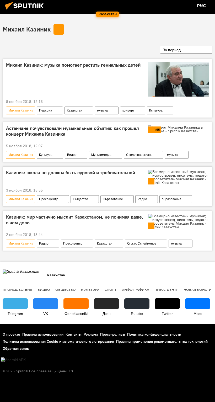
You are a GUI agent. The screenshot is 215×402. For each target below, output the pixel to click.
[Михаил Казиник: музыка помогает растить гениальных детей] (178, 79)
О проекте (11, 334)
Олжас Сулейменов (141, 243)
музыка (102, 110)
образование (171, 199)
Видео (72, 155)
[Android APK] (13, 359)
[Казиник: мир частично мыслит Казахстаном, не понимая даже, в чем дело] (178, 221)
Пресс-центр (48, 199)
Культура (156, 110)
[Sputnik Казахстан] (26, 10)
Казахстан (74, 110)
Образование (113, 199)
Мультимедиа (101, 155)
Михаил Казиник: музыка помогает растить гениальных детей (73, 65)
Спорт (110, 289)
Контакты (74, 334)
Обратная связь (16, 348)
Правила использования (42, 334)
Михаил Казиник (27, 29)
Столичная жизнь (139, 155)
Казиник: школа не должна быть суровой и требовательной (70, 173)
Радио (142, 199)
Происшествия (17, 289)
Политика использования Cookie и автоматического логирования (58, 341)
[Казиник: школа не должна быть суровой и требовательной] (178, 177)
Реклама (91, 334)
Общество (80, 199)
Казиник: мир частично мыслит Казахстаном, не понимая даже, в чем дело (74, 220)
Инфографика (135, 289)
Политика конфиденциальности (154, 334)
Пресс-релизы (112, 334)
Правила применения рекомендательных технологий (162, 341)
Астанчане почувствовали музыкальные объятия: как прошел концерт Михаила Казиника (72, 131)
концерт (128, 110)
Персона (45, 110)
